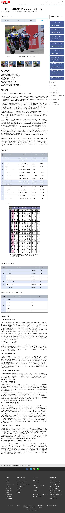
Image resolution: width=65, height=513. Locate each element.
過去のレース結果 (55, 99)
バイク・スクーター (54, 481)
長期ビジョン (8, 488)
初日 (19, 20)
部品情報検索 (52, 498)
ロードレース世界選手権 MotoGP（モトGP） (17, 465)
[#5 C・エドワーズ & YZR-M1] (28, 64)
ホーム (41, 1)
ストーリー (36, 483)
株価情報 (18, 492)
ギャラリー (36, 480)
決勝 (42, 20)
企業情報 (8, 477)
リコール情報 (52, 496)
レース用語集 (54, 102)
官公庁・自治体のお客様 (55, 490)
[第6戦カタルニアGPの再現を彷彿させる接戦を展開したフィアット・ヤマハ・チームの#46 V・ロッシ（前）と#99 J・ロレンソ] (12, 64)
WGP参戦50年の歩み (55, 92)
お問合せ (40, 507)
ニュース (52, 1)
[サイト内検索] (62, 2)
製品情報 (52, 477)
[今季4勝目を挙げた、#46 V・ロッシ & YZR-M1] (20, 64)
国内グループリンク (37, 496)
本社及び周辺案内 (9, 498)
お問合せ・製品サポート (55, 494)
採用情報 (46, 1)
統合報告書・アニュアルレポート (24, 484)
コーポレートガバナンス (22, 481)
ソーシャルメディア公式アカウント (40, 494)
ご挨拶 (7, 481)
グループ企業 (8, 496)
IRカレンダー (19, 490)
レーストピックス (55, 90)
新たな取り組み (53, 492)
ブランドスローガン (10, 484)
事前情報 (7, 20)
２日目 (30, 20)
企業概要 (7, 486)
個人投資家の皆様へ (21, 486)
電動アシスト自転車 (54, 482)
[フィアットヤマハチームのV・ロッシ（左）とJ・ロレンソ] (4, 64)
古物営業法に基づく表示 (29, 507)
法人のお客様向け (53, 488)
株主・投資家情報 (21, 477)
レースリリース (54, 87)
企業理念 (7, 482)
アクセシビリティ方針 (52, 505)
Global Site (58, 1)
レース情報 (6, 465)
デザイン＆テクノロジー (39, 485)
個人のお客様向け (53, 486)
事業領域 (7, 492)
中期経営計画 (8, 490)
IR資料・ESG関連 (20, 482)
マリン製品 (52, 484)
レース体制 (53, 85)
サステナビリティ (9, 494)
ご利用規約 (10, 505)
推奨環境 (18, 505)
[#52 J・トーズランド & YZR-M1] (36, 64)
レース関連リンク (55, 104)
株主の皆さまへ (20, 488)
